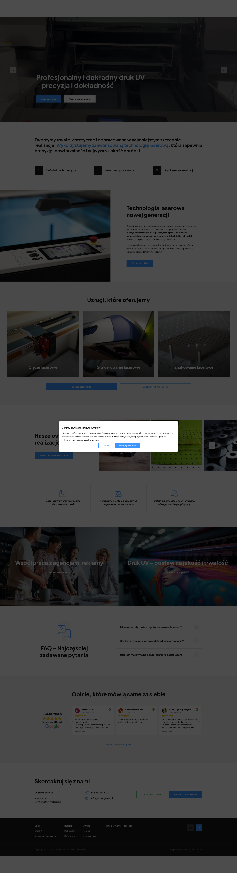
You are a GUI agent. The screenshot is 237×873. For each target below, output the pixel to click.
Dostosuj (106, 445)
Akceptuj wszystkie (127, 445)
